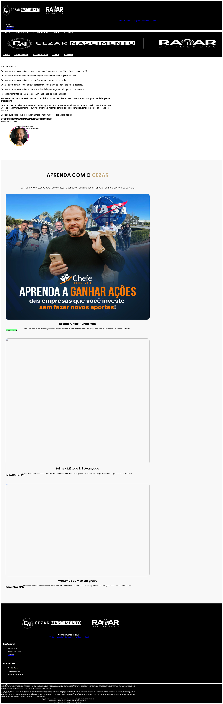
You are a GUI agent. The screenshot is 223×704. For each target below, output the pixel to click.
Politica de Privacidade (61, 702)
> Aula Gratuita (21, 32)
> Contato (68, 32)
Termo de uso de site (75, 702)
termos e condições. (127, 685)
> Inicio (6, 32)
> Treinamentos (40, 32)
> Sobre (55, 32)
